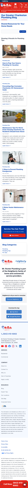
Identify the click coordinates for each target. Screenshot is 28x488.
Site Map (3, 398)
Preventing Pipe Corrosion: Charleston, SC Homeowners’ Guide (13, 88)
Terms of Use (4, 441)
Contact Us (4, 369)
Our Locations (5, 395)
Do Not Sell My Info (6, 450)
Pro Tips (4, 252)
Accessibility (4, 447)
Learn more (5, 77)
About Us (3, 366)
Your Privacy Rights (8, 453)
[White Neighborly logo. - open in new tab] (5, 1)
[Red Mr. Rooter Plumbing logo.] (14, 328)
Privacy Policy (4, 444)
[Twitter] (17, 346)
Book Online (15, 6)
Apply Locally (5, 379)
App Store (15, 312)
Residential (4, 353)
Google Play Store (15, 316)
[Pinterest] (6, 346)
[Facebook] (9, 346)
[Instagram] (13, 346)
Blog (2, 388)
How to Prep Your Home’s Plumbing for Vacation (11, 64)
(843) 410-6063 (10, 334)
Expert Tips (4, 392)
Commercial (4, 357)
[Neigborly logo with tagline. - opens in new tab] (21, 261)
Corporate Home (6, 402)
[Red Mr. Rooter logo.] (7, 261)
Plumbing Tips (6, 60)
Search (23, 31)
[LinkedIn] (20, 346)
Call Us (22, 6)
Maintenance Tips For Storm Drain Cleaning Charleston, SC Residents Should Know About (13, 129)
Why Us (3, 372)
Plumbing (5, 249)
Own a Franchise (6, 376)
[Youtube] (2, 346)
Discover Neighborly (13, 299)
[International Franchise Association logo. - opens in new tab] (4, 406)
